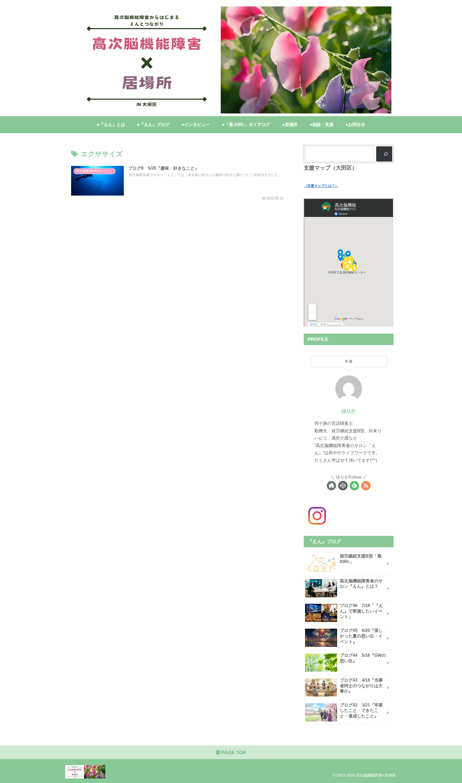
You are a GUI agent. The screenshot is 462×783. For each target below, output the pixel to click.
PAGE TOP (233, 752)
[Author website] (331, 485)
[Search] (384, 153)
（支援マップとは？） (321, 186)
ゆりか (348, 411)
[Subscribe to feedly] (354, 485)
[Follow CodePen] (343, 485)
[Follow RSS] (366, 485)
